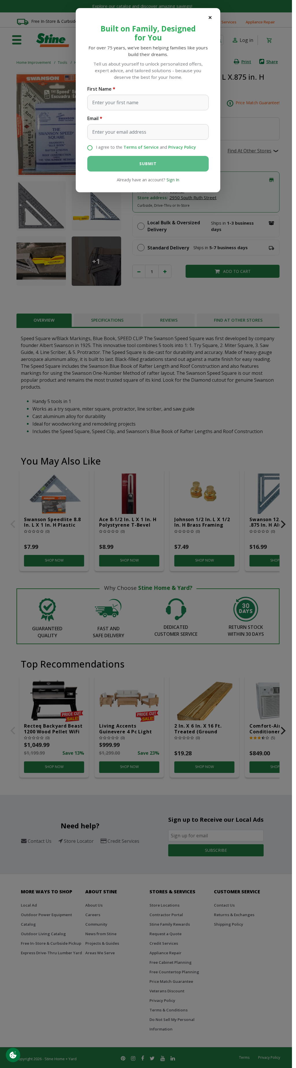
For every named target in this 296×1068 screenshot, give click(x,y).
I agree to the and (146, 147)
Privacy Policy (182, 147)
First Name (99, 89)
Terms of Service (141, 147)
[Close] (210, 17)
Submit (147, 163)
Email (93, 118)
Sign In (172, 179)
